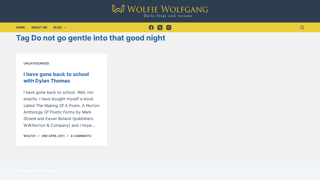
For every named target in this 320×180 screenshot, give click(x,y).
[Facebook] (151, 27)
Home (20, 27)
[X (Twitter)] (160, 27)
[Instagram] (168, 27)
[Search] (302, 27)
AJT (65, 171)
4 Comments (80, 136)
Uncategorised (36, 63)
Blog (58, 27)
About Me (39, 27)
